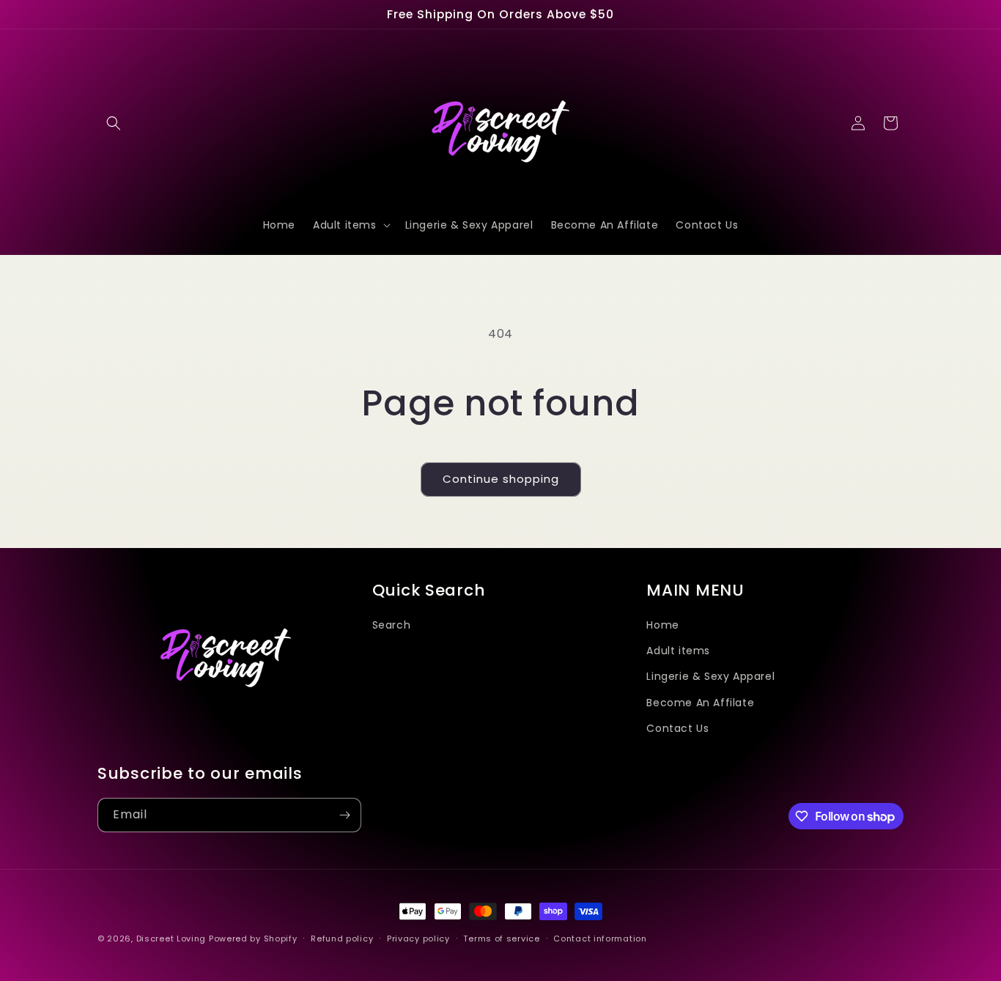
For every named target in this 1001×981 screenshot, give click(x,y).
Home (662, 625)
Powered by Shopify (253, 938)
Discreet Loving (171, 938)
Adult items (678, 650)
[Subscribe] (344, 815)
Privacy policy (418, 938)
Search (391, 625)
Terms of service (501, 938)
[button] (113, 123)
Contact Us (677, 728)
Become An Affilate (700, 702)
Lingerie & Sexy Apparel (710, 676)
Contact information (599, 938)
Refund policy (342, 938)
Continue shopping (501, 478)
